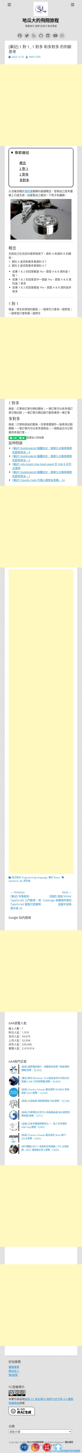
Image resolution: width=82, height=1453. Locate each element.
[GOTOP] (58, 1448)
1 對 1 (23, 169)
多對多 (24, 180)
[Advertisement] (41, 105)
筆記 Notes (54, 877)
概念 (22, 163)
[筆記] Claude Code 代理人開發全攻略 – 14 (38, 480)
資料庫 (29, 191)
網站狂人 (14, 1371)
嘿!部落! (13, 1375)
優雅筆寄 (14, 1367)
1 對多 (24, 174)
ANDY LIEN (34, 56)
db (21, 880)
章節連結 (22, 153)
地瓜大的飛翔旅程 (40, 20)
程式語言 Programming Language (29, 877)
